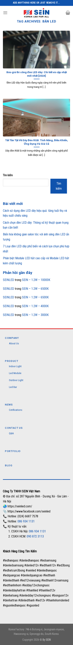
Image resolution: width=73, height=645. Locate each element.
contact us (14, 427)
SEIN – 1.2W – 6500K (35, 289)
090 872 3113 (35, 536)
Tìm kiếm (8, 175)
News (9, 404)
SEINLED (8, 280)
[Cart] (68, 12)
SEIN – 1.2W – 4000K (35, 306)
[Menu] (5, 12)
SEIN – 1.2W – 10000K (36, 280)
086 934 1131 (26, 521)
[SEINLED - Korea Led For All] (36, 12)
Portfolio (13, 451)
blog (8, 465)
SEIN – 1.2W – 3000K (35, 315)
